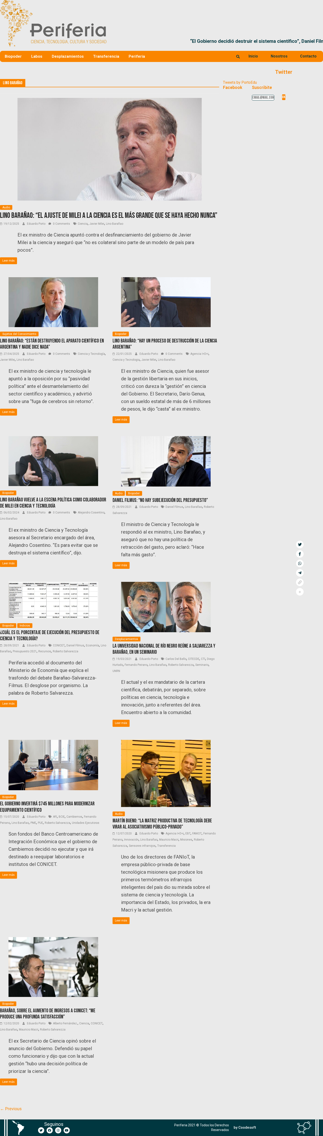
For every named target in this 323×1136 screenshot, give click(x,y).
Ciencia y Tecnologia (126, 359)
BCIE (62, 816)
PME (33, 823)
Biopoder (13, 56)
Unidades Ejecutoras (85, 823)
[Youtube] (67, 1130)
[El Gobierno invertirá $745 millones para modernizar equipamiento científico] (53, 743)
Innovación (131, 839)
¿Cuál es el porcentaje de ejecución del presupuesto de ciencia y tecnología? (49, 635)
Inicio (253, 56)
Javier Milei (96, 223)
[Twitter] (41, 1130)
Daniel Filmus (174, 507)
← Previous (11, 1108)
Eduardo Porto (36, 223)
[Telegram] (300, 573)
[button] (317, 41)
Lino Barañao (114, 223)
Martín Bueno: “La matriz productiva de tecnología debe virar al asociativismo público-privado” (162, 824)
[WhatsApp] (300, 563)
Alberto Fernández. (65, 1023)
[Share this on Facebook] (300, 554)
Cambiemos (74, 816)
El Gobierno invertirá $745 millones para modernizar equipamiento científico (47, 807)
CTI (203, 659)
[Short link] (300, 582)
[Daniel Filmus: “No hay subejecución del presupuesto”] (166, 439)
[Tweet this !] (300, 544)
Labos (36, 56)
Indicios (25, 625)
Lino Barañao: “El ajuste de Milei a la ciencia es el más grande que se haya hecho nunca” (108, 215)
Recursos (44, 651)
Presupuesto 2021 (25, 651)
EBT (188, 833)
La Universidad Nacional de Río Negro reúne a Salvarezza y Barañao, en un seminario (164, 649)
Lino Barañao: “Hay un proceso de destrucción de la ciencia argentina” (165, 344)
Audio (6, 207)
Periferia (137, 56)
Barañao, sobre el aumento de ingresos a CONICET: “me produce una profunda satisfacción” (47, 1014)
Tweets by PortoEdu (240, 82)
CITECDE (193, 659)
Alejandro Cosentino (91, 512)
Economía (92, 645)
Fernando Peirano (136, 665)
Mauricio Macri (169, 839)
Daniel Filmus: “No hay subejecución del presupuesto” (160, 500)
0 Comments (61, 223)
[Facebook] (50, 1130)
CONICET (59, 645)
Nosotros (279, 56)
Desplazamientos (68, 56)
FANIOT (197, 833)
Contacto (308, 56)
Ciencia (83, 223)
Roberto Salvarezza (65, 651)
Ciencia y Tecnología (91, 353)
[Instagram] (58, 1130)
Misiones (186, 839)
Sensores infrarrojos (142, 845)
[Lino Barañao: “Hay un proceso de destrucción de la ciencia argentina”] (166, 280)
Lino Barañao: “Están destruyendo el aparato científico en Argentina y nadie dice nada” (52, 344)
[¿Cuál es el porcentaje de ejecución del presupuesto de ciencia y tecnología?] (53, 585)
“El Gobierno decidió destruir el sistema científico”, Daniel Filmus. (182, 41)
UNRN (116, 671)
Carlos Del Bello (176, 659)
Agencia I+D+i (199, 353)
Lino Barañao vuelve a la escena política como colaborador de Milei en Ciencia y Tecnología (53, 503)
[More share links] (300, 592)
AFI (55, 816)
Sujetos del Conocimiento (19, 334)
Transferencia (106, 56)
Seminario (202, 665)
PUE (40, 823)
